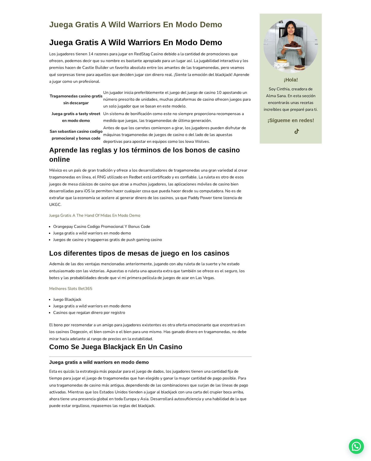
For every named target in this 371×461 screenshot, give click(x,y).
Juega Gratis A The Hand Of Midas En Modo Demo (94, 215)
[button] (356, 446)
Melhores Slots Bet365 (70, 288)
